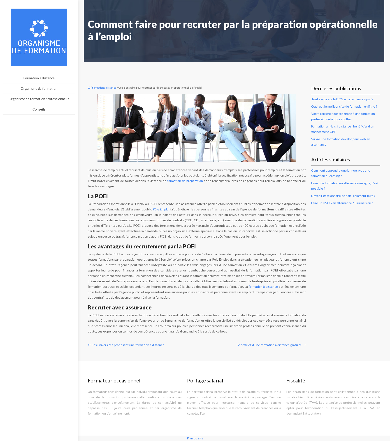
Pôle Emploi (161, 209)
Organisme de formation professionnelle (39, 99)
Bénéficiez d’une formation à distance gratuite (269, 345)
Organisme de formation (39, 88)
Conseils (38, 109)
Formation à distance (39, 78)
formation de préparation (185, 181)
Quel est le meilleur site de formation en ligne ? (344, 106)
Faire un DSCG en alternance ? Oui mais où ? (342, 203)
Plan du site (195, 438)
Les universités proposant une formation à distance (128, 345)
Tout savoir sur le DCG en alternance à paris (342, 99)
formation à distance (263, 286)
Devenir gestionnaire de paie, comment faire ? (343, 196)
